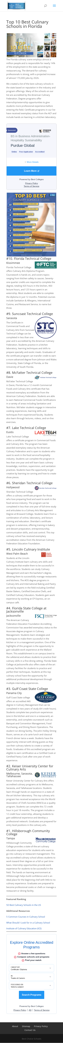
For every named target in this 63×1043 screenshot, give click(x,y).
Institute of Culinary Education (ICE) (23, 928)
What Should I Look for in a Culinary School (28, 922)
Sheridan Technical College (32, 483)
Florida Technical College (32, 258)
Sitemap (26, 1026)
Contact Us (29, 1030)
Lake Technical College (29, 428)
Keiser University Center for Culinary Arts (29, 767)
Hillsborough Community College (28, 832)
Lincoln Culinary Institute (31, 549)
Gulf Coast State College (30, 688)
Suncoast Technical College (32, 313)
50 (7, 904)
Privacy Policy (41, 1026)
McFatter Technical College (32, 372)
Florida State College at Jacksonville (26, 609)
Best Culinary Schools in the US (25, 904)
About (15, 1026)
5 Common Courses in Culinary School (25, 916)
